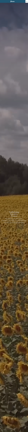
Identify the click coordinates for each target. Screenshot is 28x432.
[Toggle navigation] (26, 1)
